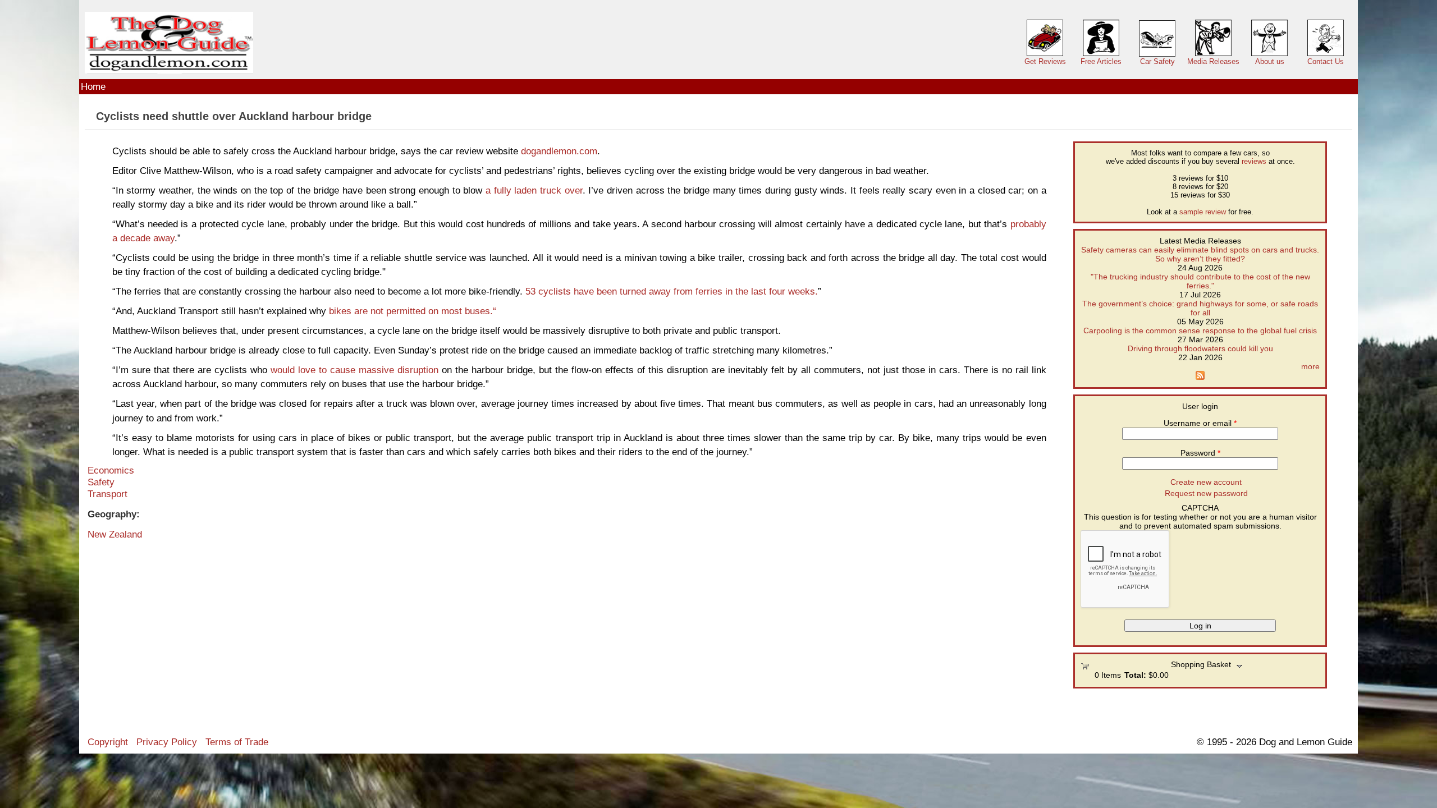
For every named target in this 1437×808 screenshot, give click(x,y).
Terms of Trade (236, 741)
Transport (107, 493)
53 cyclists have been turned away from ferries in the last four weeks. (671, 291)
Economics (111, 470)
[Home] (169, 43)
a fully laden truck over (532, 190)
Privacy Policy (166, 741)
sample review (1202, 212)
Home (93, 86)
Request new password (1206, 493)
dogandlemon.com (559, 151)
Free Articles (1101, 61)
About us (1269, 61)
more (1310, 366)
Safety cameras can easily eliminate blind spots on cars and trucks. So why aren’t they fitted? (1200, 254)
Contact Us (1325, 61)
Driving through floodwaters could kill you (1200, 348)
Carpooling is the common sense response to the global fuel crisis (1200, 330)
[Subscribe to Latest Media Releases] (1200, 377)
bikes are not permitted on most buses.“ (411, 310)
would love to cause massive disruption (354, 369)
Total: (1135, 675)
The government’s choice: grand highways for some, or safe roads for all (1200, 308)
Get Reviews (1045, 61)
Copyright (108, 741)
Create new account (1206, 482)
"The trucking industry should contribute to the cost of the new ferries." (1200, 281)
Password (1200, 452)
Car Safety (1157, 61)
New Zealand (115, 534)
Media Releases (1213, 61)
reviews (1254, 161)
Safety (101, 482)
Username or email (1200, 423)
